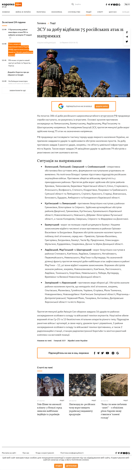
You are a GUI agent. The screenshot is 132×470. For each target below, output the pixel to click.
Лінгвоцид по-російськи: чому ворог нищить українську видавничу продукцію (82, 409)
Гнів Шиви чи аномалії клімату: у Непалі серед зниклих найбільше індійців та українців (49, 409)
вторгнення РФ (109, 115)
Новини (6, 12)
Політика (41, 12)
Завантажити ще (18, 90)
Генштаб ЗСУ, (89, 127)
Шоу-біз (113, 12)
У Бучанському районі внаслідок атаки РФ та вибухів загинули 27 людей (20, 32)
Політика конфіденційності (72, 453)
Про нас (26, 453)
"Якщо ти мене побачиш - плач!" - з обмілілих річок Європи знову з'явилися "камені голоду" (114, 411)
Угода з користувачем (45, 453)
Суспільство (74, 12)
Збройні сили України (77, 340)
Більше (125, 12)
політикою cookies (80, 460)
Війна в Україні (23, 12)
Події (88, 12)
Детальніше (71, 466)
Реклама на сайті (9, 453)
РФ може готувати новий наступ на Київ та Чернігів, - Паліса (20, 63)
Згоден (58, 466)
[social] (106, 4)
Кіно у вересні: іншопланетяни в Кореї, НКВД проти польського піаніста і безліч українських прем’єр (20, 49)
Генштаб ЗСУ (59, 340)
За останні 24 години (14, 22)
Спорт (100, 12)
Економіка (57, 12)
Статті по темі (45, 367)
